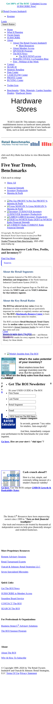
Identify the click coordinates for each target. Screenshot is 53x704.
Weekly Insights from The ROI (17, 334)
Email (11, 410)
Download (8, 336)
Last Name (14, 399)
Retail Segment (16, 404)
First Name (14, 393)
